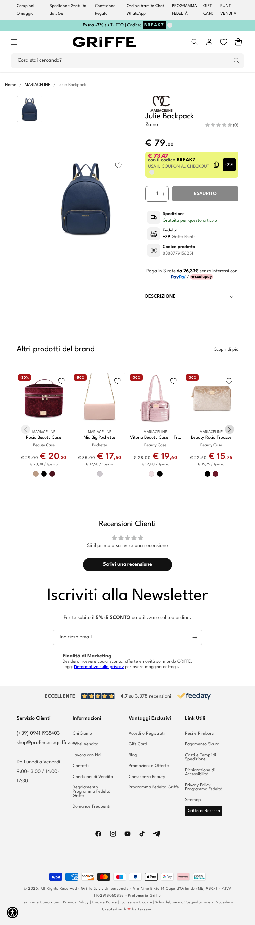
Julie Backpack (72, 85)
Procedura (224, 902)
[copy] (217, 164)
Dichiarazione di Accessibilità (200, 772)
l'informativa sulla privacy (99, 667)
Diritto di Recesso (203, 811)
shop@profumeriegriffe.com (47, 742)
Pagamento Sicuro (202, 744)
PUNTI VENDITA (228, 10)
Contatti (81, 766)
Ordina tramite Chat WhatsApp (145, 10)
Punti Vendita (85, 744)
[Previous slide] (30, 106)
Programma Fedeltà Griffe (154, 787)
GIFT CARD (208, 10)
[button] (14, 42)
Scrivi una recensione (127, 564)
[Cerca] (236, 60)
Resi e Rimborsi (199, 734)
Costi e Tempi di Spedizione (200, 757)
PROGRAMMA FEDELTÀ (184, 10)
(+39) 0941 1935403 (38, 733)
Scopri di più (226, 349)
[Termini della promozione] (169, 25)
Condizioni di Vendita (93, 777)
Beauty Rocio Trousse (211, 437)
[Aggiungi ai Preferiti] (118, 165)
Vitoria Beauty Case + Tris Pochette (155, 437)
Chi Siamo (82, 734)
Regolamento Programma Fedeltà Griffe (91, 791)
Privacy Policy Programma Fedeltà (203, 787)
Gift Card (138, 744)
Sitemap (193, 800)
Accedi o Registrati (147, 734)
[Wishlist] (223, 42)
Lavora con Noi (87, 755)
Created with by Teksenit (127, 909)
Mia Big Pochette (99, 437)
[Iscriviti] (194, 637)
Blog (133, 755)
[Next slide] (30, 288)
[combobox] (127, 60)
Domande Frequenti (91, 806)
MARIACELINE (37, 85)
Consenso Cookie (136, 902)
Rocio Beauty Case (43, 437)
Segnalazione (198, 902)
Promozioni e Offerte (149, 766)
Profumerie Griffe (144, 896)
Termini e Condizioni (41, 902)
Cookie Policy (104, 902)
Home (10, 85)
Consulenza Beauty (147, 777)
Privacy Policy (76, 902)
